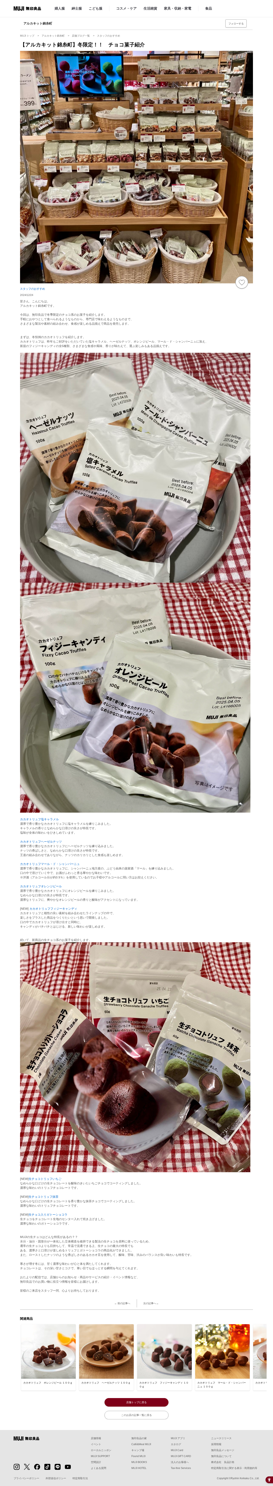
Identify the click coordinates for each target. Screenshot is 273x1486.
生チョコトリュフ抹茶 (43, 1196)
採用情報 (216, 1444)
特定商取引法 (80, 1478)
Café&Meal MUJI (141, 1444)
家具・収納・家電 (177, 8)
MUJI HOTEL (139, 1468)
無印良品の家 (139, 1438)
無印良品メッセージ (222, 1450)
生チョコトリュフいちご (45, 1178)
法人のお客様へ (180, 1462)
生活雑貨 (150, 8)
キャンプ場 (137, 1450)
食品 (208, 8)
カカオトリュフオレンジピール (41, 886)
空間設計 (96, 1462)
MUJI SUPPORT (100, 1456)
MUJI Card (177, 1450)
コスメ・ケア (126, 8)
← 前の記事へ (122, 1303)
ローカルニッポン (101, 1450)
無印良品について (221, 1456)
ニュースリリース (221, 1438)
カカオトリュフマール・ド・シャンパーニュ (50, 864)
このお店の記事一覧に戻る (136, 1415)
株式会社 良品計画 (222, 1462)
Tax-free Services (181, 1468)
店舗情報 (96, 1438)
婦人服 (60, 8)
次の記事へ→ (151, 1303)
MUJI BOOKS (139, 1462)
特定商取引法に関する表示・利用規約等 (234, 1468)
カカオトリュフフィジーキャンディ (53, 908)
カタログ (176, 1444)
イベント (96, 1444)
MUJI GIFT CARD (181, 1456)
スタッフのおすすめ (32, 288)
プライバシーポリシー (26, 1478)
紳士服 (77, 8)
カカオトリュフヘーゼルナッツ (41, 841)
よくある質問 (98, 1468)
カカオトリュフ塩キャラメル (39, 819)
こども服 (95, 8)
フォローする (236, 23)
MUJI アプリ (178, 1438)
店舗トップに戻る (136, 1402)
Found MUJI (138, 1456)
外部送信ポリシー (56, 1478)
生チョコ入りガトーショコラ (48, 1214)
